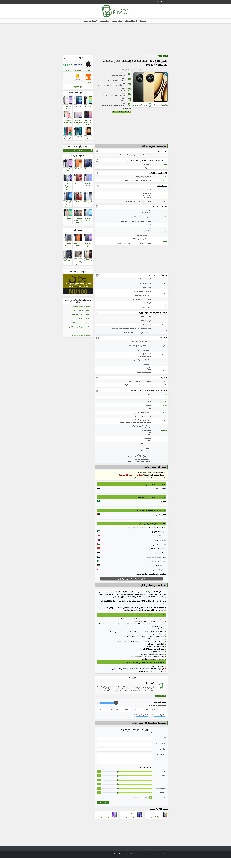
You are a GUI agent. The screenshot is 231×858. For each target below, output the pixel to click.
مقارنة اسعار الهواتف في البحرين (81, 335)
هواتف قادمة (161, 853)
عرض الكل (66, 58)
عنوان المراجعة (161, 749)
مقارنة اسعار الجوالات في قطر (82, 331)
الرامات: (164, 776)
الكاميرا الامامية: (161, 788)
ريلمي (159, 56)
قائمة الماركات (131, 21)
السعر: (164, 771)
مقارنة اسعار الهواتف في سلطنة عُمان (80, 327)
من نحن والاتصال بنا (127, 853)
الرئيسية (143, 21)
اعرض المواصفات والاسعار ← (153, 817)
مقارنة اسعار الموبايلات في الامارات (80, 314)
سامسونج (78, 70)
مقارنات (153, 853)
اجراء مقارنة (104, 21)
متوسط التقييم (161, 797)
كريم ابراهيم (134, 70)
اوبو (67, 70)
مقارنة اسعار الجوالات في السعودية (80, 310)
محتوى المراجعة (161, 754)
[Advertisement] (115, 38)
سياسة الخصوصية (116, 853)
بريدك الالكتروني (161, 743)
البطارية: (163, 784)
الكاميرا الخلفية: (161, 792)
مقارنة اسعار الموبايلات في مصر (82, 306)
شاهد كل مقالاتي (160, 696)
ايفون (88, 70)
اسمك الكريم (162, 738)
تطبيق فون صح (90, 21)
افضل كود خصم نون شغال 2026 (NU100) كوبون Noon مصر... (78, 285)
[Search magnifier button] (91, 150)
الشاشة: (164, 780)
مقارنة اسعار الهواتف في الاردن (82, 318)
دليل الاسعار (117, 21)
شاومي (88, 82)
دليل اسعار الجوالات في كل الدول (131, 578)
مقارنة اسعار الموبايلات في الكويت (81, 323)
